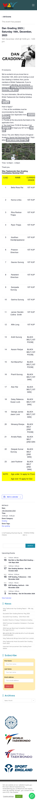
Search (30, 545)
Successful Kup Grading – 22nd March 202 (16, 616)
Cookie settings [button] (8, 796)
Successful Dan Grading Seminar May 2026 (16, 613)
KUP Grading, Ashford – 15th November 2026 (18, 586)
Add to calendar (12, 497)
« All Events (6, 16)
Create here (6, 128)
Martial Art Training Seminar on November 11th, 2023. (17, 88)
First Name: (8, 661)
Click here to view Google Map (17, 140)
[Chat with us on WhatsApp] (32, 796)
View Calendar (6, 598)
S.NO (5, 177)
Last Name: (8, 669)
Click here (6, 102)
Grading (4, 521)
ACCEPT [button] (18, 796)
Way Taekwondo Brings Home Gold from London (18, 638)
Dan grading (6, 526)
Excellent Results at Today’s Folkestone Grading (17, 620)
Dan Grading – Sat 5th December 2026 (21, 593)
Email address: (9, 677)
